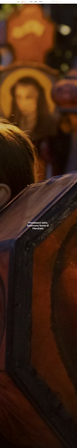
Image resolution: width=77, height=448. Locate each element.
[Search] (58, 1)
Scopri (31, 1)
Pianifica (40, 1)
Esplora (35, 1)
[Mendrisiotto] (18, 1)
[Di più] (60, 1)
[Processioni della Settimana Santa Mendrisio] (21, 1)
